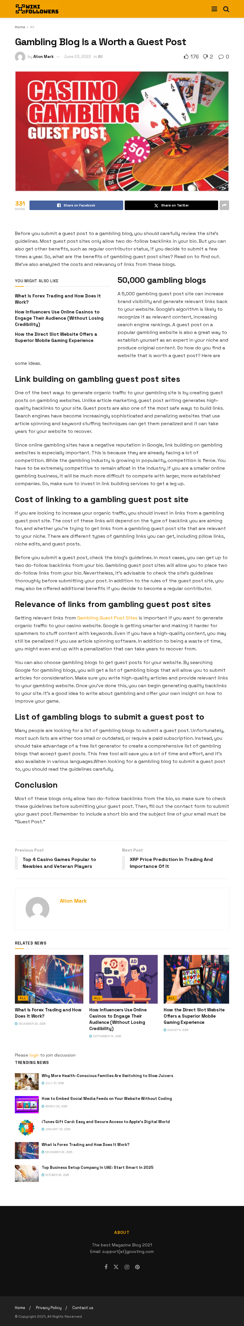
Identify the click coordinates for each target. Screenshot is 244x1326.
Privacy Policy (49, 1307)
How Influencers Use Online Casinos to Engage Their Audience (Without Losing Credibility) (59, 318)
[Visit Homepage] (37, 9)
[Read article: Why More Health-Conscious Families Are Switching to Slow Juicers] (27, 1081)
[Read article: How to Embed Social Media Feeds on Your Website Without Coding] (27, 1104)
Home (20, 27)
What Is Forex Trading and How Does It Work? (85, 1144)
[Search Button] (226, 9)
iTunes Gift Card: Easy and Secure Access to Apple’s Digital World (106, 1121)
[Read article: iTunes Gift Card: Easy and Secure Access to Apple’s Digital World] (27, 1127)
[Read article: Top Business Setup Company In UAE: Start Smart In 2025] (27, 1173)
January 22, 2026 (57, 1129)
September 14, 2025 (106, 1036)
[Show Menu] (214, 9)
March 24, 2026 (55, 1106)
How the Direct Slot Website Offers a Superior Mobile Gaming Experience (194, 1016)
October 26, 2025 (56, 1175)
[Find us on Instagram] (127, 1267)
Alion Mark (43, 56)
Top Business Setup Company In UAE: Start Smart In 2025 (98, 1167)
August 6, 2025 (177, 1030)
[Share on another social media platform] (224, 205)
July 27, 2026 (54, 1083)
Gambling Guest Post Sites (107, 618)
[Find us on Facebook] (105, 1267)
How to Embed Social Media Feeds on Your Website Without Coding (107, 1098)
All (32, 27)
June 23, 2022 (77, 56)
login (34, 1055)
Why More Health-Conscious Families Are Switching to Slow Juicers (107, 1075)
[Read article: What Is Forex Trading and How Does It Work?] (49, 979)
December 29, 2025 (32, 1024)
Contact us (82, 1307)
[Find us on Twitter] (116, 1267)
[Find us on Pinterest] (137, 1267)
